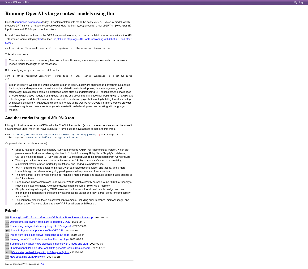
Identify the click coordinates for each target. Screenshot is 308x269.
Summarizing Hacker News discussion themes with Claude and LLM (49, 243)
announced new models (28, 22)
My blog (298, 2)
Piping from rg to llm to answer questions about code (39, 235)
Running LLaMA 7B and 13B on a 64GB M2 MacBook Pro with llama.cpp (51, 217)
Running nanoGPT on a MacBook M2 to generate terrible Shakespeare (50, 248)
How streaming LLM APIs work (27, 256)
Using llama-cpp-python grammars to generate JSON (40, 222)
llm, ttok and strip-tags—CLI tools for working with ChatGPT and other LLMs (68, 40)
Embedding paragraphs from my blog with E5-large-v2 (40, 226)
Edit (42, 264)
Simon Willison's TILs (17, 2)
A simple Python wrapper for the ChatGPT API (36, 230)
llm (40, 39)
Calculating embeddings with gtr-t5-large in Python (40, 252)
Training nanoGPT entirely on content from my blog (39, 239)
